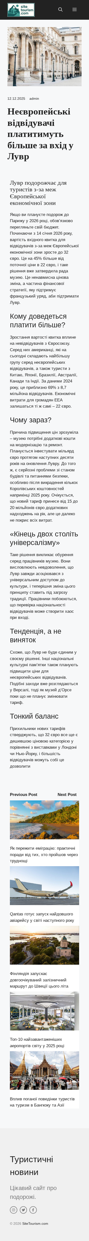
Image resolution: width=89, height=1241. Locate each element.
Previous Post (23, 794)
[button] (60, 9)
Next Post (67, 794)
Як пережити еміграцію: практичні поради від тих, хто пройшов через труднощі (44, 854)
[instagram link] (13, 1210)
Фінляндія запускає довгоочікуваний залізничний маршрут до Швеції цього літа (39, 980)
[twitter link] (23, 1210)
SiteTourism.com (35, 1223)
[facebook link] (33, 1210)
